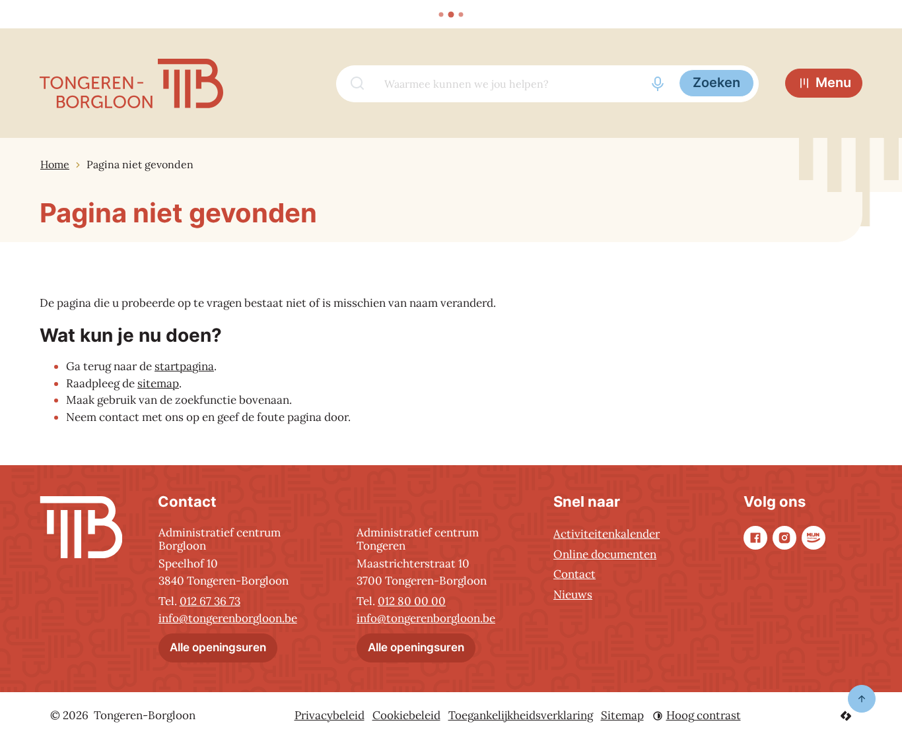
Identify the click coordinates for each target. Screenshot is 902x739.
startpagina (184, 366)
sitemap (158, 383)
